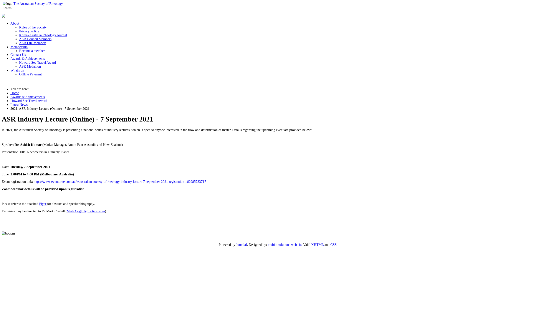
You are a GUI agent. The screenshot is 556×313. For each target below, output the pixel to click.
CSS (333, 244)
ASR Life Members (32, 43)
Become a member (32, 51)
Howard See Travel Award (37, 62)
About (14, 23)
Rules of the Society (33, 27)
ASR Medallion (30, 66)
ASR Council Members (35, 39)
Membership (19, 47)
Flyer (43, 204)
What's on (17, 70)
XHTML (317, 244)
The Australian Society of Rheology (38, 3)
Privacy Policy (29, 31)
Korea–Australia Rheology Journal (43, 35)
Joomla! (241, 244)
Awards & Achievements (27, 58)
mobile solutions (279, 244)
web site (296, 244)
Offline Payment (30, 74)
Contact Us (18, 55)
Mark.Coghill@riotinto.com (86, 211)
